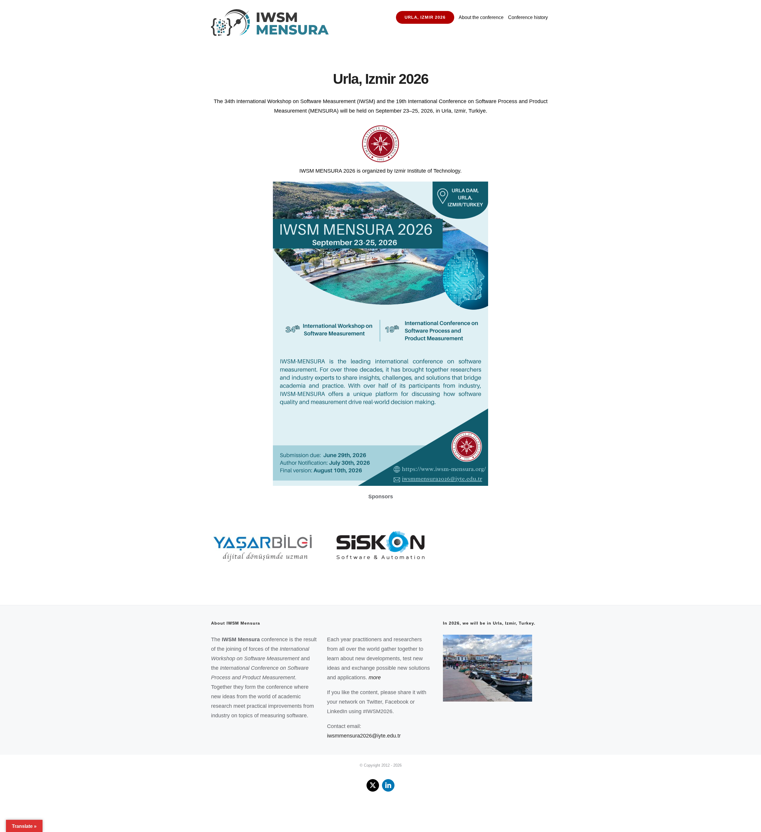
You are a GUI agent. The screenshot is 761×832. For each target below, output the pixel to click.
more (375, 677)
